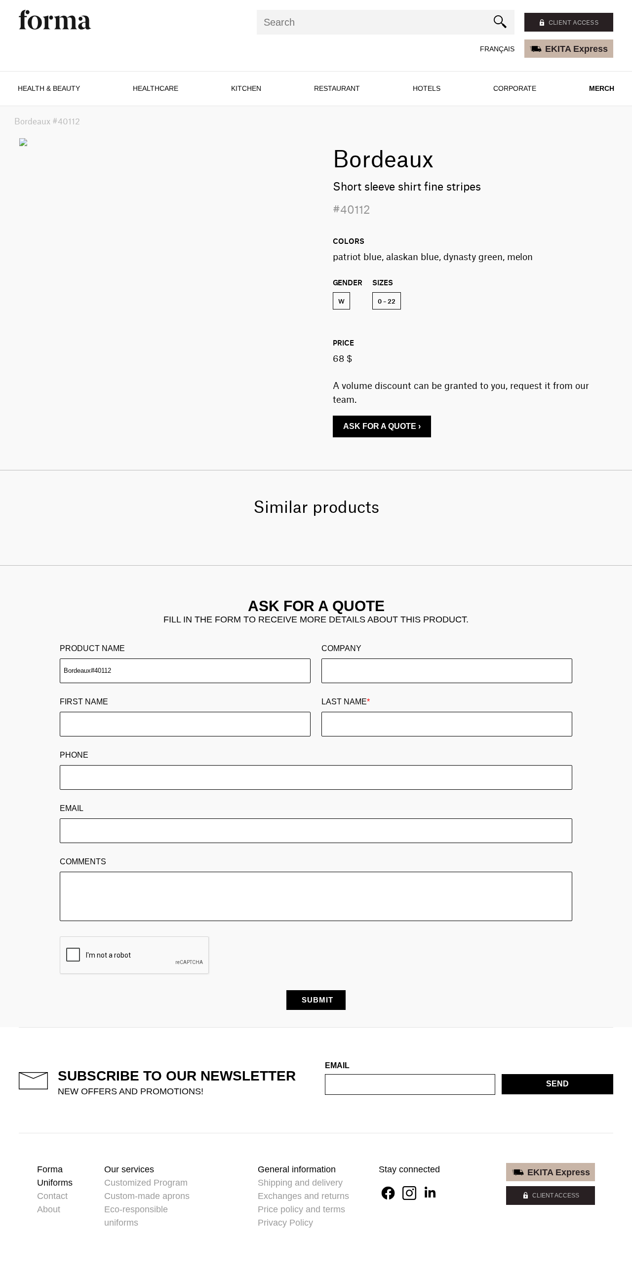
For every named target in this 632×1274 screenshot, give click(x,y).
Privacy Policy (285, 1223)
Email (71, 808)
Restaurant (337, 88)
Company (341, 648)
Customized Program (146, 1183)
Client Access (555, 1195)
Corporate (514, 88)
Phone (74, 755)
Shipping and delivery (300, 1183)
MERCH (601, 88)
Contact (52, 1196)
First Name (84, 701)
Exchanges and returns (303, 1196)
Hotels (426, 88)
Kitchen (246, 88)
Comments (83, 861)
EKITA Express (576, 49)
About (48, 1209)
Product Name (92, 648)
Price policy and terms (301, 1209)
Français (497, 49)
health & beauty (49, 88)
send (557, 1084)
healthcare (155, 88)
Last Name (345, 701)
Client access (574, 22)
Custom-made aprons (147, 1196)
